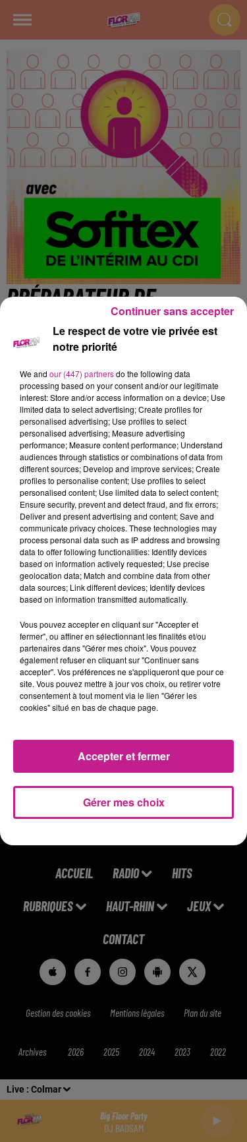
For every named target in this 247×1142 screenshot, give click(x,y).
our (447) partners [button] (81, 373)
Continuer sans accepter (172, 310)
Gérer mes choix (124, 802)
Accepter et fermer (124, 756)
